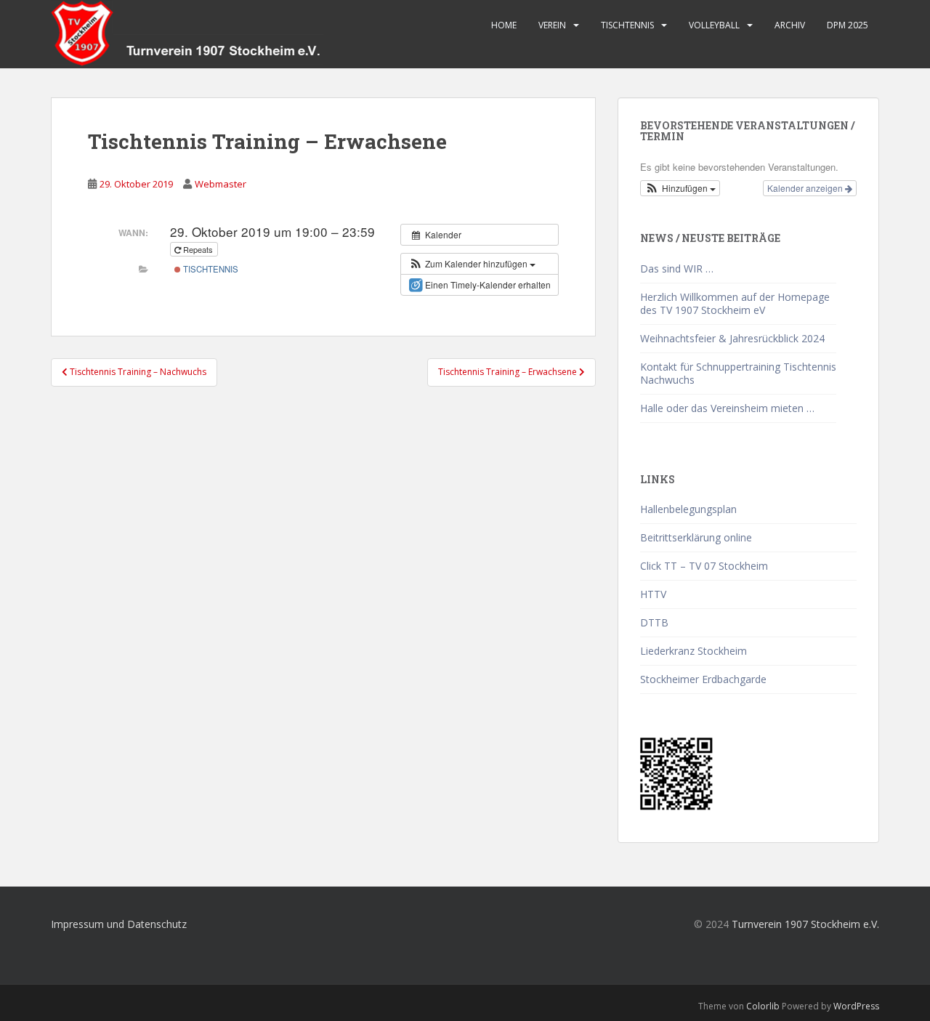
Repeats (198, 249)
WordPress (856, 1006)
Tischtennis (627, 25)
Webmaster (220, 183)
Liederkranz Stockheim (693, 651)
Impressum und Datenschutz (119, 924)
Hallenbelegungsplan (688, 509)
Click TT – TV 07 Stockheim (704, 566)
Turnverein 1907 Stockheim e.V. (805, 924)
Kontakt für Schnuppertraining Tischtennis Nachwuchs (738, 373)
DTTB (654, 622)
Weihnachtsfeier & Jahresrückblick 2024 (732, 338)
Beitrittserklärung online (696, 537)
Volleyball (714, 25)
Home (504, 25)
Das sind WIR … (676, 268)
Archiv (790, 25)
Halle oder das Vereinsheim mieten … (727, 408)
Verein (552, 25)
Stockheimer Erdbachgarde (703, 679)
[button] (472, 264)
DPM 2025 (847, 25)
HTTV (653, 594)
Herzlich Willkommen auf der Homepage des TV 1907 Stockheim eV (735, 303)
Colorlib (763, 1006)
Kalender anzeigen (806, 188)
